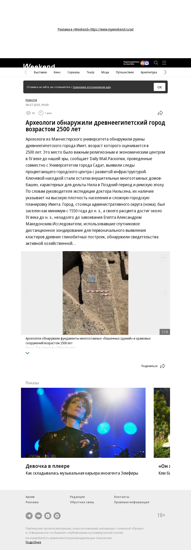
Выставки (40, 72)
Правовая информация (131, 502)
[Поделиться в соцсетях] (160, 113)
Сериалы (74, 72)
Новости (31, 100)
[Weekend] (39, 66)
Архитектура (149, 72)
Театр (90, 72)
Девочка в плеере (48, 465)
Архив (30, 497)
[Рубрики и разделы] (164, 62)
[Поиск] (156, 62)
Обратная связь (82, 502)
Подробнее (33, 542)
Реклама (32, 502)
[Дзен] (47, 515)
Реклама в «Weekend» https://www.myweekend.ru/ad (95, 29)
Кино (57, 72)
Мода (105, 72)
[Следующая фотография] (165, 293)
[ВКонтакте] (38, 515)
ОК (159, 87)
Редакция (77, 497)
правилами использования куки (92, 87)
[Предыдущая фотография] (25, 293)
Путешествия (125, 72)
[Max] (57, 515)
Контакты (121, 497)
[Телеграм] (29, 515)
